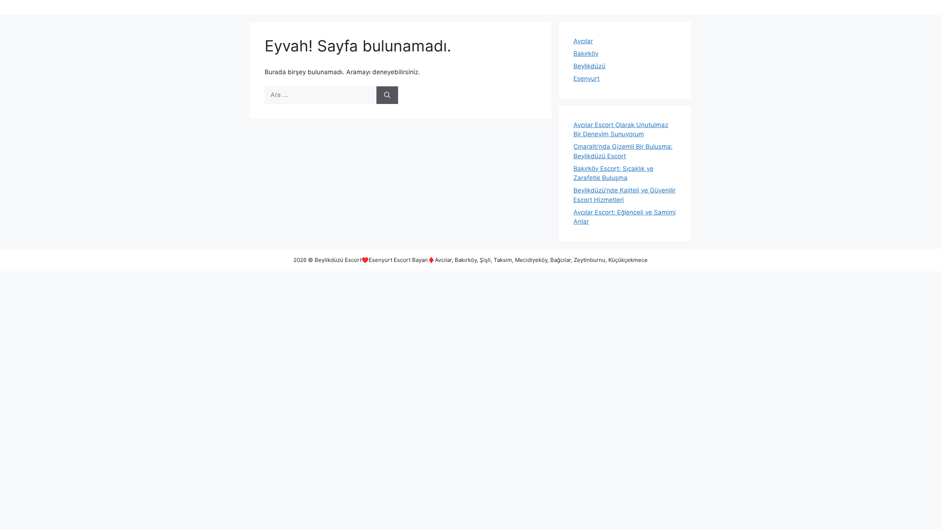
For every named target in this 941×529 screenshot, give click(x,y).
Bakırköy (585, 53)
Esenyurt (586, 78)
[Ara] (387, 95)
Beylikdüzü (589, 66)
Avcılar (583, 41)
